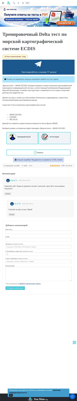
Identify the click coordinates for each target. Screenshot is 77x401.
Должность (14, 244)
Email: (8, 237)
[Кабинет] (18, 3)
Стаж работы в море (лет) (19, 251)
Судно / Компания (17, 258)
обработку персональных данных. (30, 283)
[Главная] (8, 3)
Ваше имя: (9, 229)
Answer (7, 194)
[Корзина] (23, 3)
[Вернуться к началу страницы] (74, 342)
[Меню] (3, 3)
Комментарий (10, 266)
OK (11, 395)
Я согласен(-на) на (24, 283)
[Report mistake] (72, 396)
